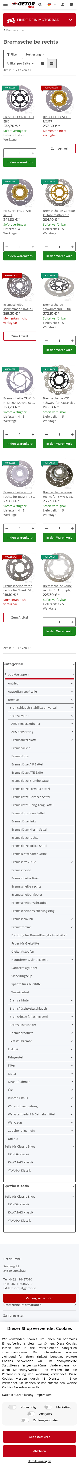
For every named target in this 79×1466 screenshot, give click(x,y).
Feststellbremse (21, 1041)
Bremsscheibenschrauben (29, 903)
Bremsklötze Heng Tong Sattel (32, 805)
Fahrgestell (16, 1057)
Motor (12, 1074)
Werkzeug (15, 1122)
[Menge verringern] (7, 153)
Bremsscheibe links (25, 878)
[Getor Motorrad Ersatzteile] (23, 4)
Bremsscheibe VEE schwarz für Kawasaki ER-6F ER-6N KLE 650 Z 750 (59, 400)
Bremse (13, 700)
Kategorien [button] (13, 664)
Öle (10, 1090)
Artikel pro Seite (18, 63)
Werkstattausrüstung (23, 1106)
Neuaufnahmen (19, 1082)
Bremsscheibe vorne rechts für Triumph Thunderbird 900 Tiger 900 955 (59, 588)
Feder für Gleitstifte (25, 943)
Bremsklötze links (23, 821)
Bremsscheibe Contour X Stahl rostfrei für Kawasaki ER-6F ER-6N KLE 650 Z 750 (59, 213)
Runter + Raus (18, 1098)
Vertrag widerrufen (39, 1298)
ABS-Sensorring (22, 732)
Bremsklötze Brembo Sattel (30, 781)
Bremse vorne (19, 716)
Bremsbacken (21, 748)
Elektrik (13, 1049)
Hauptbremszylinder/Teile (29, 960)
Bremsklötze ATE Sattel (27, 772)
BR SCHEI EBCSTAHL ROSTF (57, 119)
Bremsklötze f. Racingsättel (29, 1017)
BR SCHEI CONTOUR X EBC (18, 119)
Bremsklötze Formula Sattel (30, 789)
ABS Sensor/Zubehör (25, 724)
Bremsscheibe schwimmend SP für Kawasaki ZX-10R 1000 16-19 (58, 307)
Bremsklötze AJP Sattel (27, 764)
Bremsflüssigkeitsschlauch (28, 1008)
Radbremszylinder (24, 968)
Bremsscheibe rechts (26, 886)
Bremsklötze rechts (24, 838)
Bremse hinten (20, 1000)
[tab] (39, 19)
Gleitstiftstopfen (22, 951)
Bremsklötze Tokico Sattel (29, 846)
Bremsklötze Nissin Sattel (29, 829)
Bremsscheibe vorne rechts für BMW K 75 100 (17, 494)
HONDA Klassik (18, 1154)
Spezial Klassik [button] (16, 1186)
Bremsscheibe (21, 870)
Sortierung (33, 54)
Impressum (44, 1395)
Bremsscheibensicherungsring (33, 911)
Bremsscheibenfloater (26, 895)
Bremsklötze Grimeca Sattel (30, 797)
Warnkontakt (20, 992)
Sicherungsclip (21, 976)
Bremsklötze (20, 756)
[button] (40, 4)
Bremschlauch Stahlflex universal (33, 708)
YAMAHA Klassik (19, 1170)
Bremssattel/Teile (23, 862)
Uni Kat (13, 1139)
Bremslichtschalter (23, 1025)
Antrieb (13, 683)
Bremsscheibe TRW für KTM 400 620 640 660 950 (19, 400)
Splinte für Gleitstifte (26, 984)
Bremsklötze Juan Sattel (28, 813)
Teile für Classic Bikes (20, 1146)
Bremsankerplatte (24, 740)
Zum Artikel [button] (59, 148)
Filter (14, 54)
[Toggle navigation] (5, 2)
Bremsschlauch (22, 919)
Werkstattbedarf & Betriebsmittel (31, 1114)
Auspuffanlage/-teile (22, 691)
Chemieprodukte (21, 1033)
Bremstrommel (21, 927)
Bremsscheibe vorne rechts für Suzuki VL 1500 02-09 (17, 588)
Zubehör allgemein (21, 1131)
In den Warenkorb (20, 162)
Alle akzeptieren (39, 1437)
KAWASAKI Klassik (20, 1162)
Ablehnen (39, 1451)
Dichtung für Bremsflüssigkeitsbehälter (39, 935)
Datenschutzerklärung (17, 1395)
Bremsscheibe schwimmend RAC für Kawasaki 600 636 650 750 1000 (18, 307)
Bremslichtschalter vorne (29, 854)
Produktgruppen (17, 674)
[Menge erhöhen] (33, 153)
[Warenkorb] (71, 4)
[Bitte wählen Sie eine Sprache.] (51, 5)
